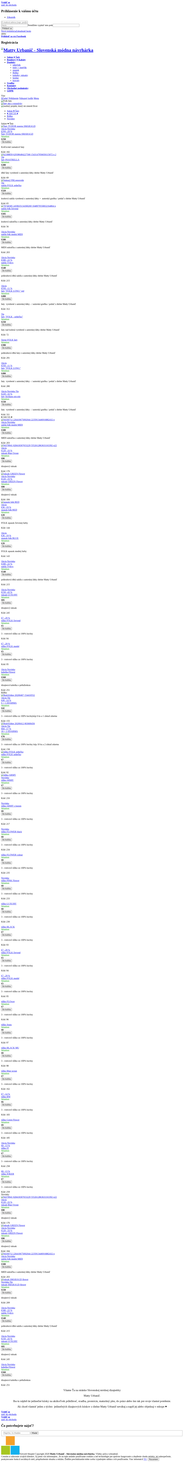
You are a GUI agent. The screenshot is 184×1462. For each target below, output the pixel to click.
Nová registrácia (8, 31)
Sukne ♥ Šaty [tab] (13, 111)
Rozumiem (153, 1459)
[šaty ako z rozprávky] (11, 103)
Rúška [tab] (10, 116)
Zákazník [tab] (11, 17)
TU (145, 1459)
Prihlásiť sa (7, 28)
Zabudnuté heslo (23, 31)
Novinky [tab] (11, 118)
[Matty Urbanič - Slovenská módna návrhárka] (47, 50)
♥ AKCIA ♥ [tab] (12, 113)
